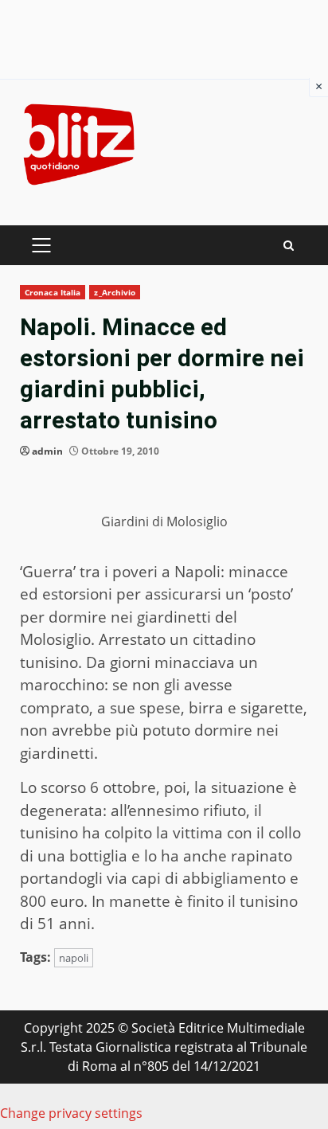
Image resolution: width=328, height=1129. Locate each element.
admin (47, 451)
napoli (73, 958)
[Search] (288, 245)
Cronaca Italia (52, 292)
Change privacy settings (71, 1113)
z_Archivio (114, 292)
